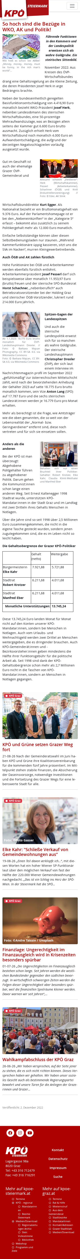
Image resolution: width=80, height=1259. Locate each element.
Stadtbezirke (60, 1217)
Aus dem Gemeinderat (56, 1212)
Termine (20, 1199)
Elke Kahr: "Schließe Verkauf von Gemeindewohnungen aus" (35, 852)
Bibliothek (28, 1239)
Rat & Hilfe (59, 1202)
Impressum (58, 1168)
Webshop (21, 1243)
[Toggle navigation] (72, 6)
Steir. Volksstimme (25, 1234)
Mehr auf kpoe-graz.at (56, 1191)
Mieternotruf (60, 1206)
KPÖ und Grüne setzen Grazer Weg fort (37, 747)
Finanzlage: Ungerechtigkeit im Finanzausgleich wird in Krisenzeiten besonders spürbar (39, 955)
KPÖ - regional (24, 1202)
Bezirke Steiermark (24, 1215)
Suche (57, 1177)
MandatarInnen (61, 1221)
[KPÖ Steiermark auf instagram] (20, 1133)
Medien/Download (26, 1221)
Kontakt (58, 1150)
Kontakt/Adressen (63, 1225)
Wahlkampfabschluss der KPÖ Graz (38, 1059)
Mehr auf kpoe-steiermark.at (20, 1191)
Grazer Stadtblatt (62, 1228)
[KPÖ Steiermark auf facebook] (10, 1133)
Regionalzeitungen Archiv (28, 1226)
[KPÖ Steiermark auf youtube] (30, 1133)
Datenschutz (58, 1159)
